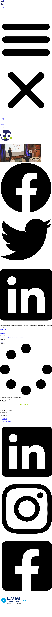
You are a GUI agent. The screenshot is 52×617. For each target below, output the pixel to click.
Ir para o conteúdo (2, 0)
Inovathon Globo (3, 329)
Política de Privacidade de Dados (24, 404)
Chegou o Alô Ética (3, 333)
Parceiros (3, 8)
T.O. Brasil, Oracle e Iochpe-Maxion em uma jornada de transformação (12, 337)
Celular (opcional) (2, 400)
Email (1, 399)
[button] (26, 64)
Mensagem (1, 402)
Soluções (3, 7)
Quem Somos (3, 6)
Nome (1, 398)
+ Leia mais (1, 338)
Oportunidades (3, 9)
